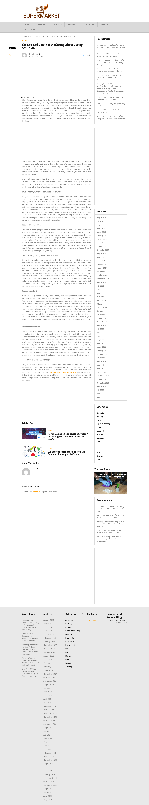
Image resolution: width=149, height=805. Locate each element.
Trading (99, 459)
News (99, 452)
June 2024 (100, 289)
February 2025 (102, 264)
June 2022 (100, 336)
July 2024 (100, 286)
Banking (41, 24)
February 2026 (102, 236)
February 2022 (102, 350)
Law (98, 442)
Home (27, 24)
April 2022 (101, 343)
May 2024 (100, 293)
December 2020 (103, 376)
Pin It (11, 55)
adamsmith (36, 54)
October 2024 (102, 275)
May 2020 (100, 397)
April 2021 (100, 368)
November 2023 (103, 315)
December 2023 (102, 311)
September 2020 (103, 383)
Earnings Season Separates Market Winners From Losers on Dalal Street (110, 70)
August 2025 (101, 253)
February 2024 (102, 304)
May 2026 (100, 225)
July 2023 (100, 329)
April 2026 (101, 228)
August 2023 (101, 325)
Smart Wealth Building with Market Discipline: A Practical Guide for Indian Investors (111, 118)
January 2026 (102, 239)
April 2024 (101, 297)
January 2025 (102, 268)
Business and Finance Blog (114, 616)
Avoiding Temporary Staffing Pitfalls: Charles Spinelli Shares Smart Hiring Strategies (110, 62)
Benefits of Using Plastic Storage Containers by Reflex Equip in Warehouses (109, 77)
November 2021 (103, 358)
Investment (101, 438)
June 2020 (100, 394)
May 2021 (100, 365)
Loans (99, 445)
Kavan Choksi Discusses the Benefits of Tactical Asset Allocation (110, 55)
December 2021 (102, 354)
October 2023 (102, 318)
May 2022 (100, 340)
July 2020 (100, 390)
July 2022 (100, 332)
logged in (36, 492)
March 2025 (101, 261)
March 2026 (101, 232)
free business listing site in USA (62, 372)
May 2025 (100, 257)
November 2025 (103, 243)
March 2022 (101, 347)
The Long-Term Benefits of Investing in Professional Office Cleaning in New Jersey (111, 47)
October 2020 (102, 379)
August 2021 (101, 361)
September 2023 (103, 322)
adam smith (37, 469)
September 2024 (103, 279)
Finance (71, 24)
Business (55, 24)
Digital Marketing (103, 424)
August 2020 (101, 386)
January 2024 (102, 307)
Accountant (101, 413)
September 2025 (103, 250)
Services (100, 456)
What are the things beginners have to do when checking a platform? (68, 453)
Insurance (105, 24)
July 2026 (100, 221)
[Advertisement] (56, 77)
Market (24, 41)
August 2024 (101, 282)
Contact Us (30, 29)
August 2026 (101, 218)
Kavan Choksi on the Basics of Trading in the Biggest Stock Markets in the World (68, 436)
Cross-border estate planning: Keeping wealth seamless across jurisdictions (111, 104)
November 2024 (103, 271)
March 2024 (101, 300)
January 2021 (101, 372)
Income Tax (89, 24)
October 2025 (102, 246)
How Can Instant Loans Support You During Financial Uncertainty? (110, 98)
